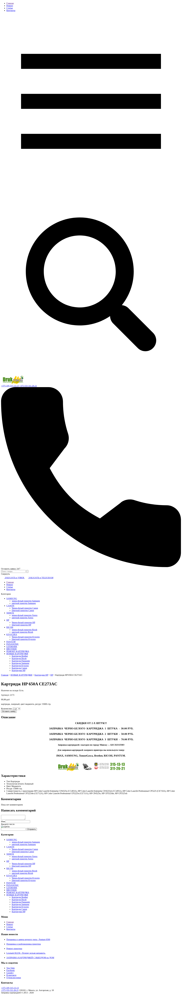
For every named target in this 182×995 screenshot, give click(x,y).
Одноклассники (13, 977)
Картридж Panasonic (21, 661)
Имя (3, 821)
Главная (10, 3)
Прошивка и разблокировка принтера (23, 944)
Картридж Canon (19, 668)
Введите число (8, 824)
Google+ (10, 973)
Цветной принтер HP (21, 625)
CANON (10, 606)
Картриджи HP (18, 670)
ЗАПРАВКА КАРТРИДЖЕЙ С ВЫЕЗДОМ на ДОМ (30, 957)
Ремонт (9, 6)
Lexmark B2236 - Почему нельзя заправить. (26, 953)
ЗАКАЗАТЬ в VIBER (14, 578)
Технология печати (15, 784)
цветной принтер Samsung (24, 603)
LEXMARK (11, 646)
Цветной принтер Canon (23, 610)
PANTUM (10, 642)
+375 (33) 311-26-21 (28, 386)
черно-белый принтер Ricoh (24, 630)
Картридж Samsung (20, 663)
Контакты (10, 10)
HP (7, 620)
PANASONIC (12, 644)
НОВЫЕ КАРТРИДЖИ (17, 654)
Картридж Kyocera (20, 666)
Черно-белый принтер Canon (25, 608)
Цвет (8, 786)
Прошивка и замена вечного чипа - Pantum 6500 (28, 939)
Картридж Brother (20, 656)
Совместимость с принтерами (20, 791)
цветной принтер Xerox (22, 618)
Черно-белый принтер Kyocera (26, 637)
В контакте (11, 975)
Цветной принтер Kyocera (24, 639)
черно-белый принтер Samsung (26, 601)
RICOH (9, 627)
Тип (8, 781)
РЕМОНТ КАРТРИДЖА (17, 651)
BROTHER (11, 649)
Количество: (7, 708)
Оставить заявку (9, 711)
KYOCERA (11, 634)
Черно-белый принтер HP (23, 622)
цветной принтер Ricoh (22, 632)
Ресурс (9, 788)
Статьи (9, 8)
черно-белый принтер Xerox (24, 615)
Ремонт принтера (14, 948)
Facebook (10, 970)
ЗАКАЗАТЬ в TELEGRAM (40, 578)
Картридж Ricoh (19, 658)
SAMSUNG (11, 598)
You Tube (10, 968)
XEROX (10, 613)
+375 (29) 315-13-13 (10, 386)
